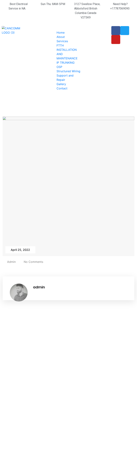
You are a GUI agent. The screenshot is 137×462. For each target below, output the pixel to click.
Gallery (61, 84)
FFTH (40, 372)
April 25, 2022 (20, 250)
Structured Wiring (68, 71)
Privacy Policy (80, 396)
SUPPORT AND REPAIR (47, 403)
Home (61, 32)
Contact (62, 88)
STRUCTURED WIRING (46, 392)
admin (11, 262)
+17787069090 (115, 365)
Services (62, 41)
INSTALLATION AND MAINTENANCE (50, 413)
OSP (59, 67)
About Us (77, 378)
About (61, 37)
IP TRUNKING (66, 62)
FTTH (60, 45)
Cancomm (10, 443)
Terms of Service (82, 390)
